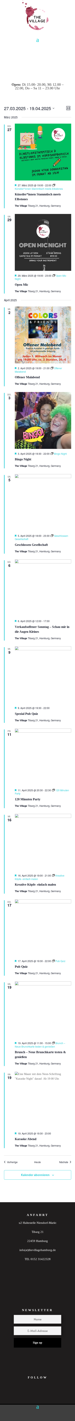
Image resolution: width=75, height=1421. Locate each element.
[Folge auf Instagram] (27, 1395)
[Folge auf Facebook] (43, 1395)
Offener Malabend (27, 377)
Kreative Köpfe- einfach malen (35, 884)
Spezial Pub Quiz (26, 713)
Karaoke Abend (25, 1139)
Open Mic (21, 284)
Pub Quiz (21, 966)
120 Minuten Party (27, 799)
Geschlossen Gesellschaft (31, 544)
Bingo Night (23, 459)
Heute (37, 1162)
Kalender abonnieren (35, 1175)
